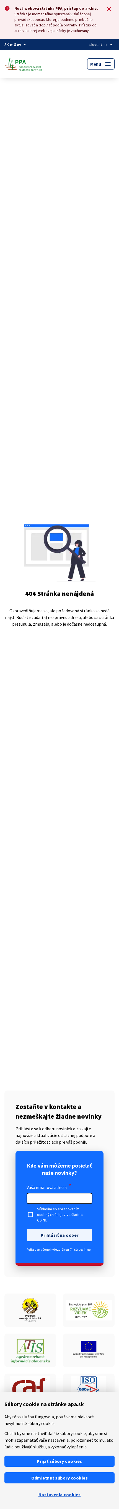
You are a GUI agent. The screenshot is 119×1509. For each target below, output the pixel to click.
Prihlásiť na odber (60, 1235)
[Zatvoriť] (109, 9)
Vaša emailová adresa (49, 1186)
